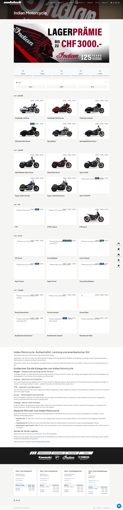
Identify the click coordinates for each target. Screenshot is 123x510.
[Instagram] (113, 3)
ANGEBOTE (90, 2)
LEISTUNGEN (69, 2)
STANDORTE (80, 2)
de (116, 2)
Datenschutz (106, 507)
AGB (94, 507)
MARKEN (60, 2)
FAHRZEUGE (52, 2)
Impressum (99, 507)
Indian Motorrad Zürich (43, 441)
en (118, 2)
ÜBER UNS (104, 2)
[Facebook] (111, 3)
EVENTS (97, 2)
